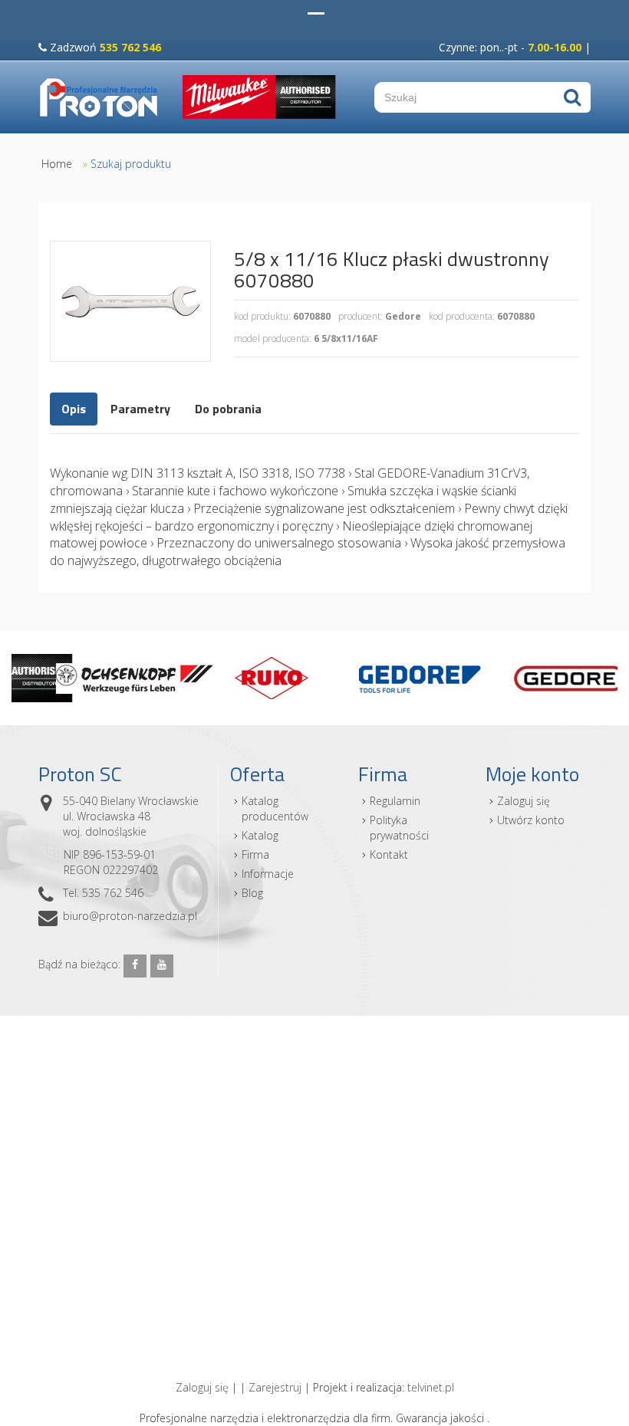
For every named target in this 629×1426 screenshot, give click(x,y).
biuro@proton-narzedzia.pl (130, 916)
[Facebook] (135, 966)
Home (56, 163)
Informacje (268, 873)
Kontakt (389, 854)
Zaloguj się (523, 801)
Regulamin (395, 801)
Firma (255, 854)
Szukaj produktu (131, 163)
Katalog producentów (275, 808)
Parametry (140, 408)
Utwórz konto (531, 820)
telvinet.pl (430, 1387)
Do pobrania (228, 408)
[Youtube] (161, 966)
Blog (252, 893)
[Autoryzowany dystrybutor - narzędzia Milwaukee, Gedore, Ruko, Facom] (99, 97)
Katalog (260, 835)
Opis (73, 408)
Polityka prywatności (399, 828)
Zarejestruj (275, 1387)
